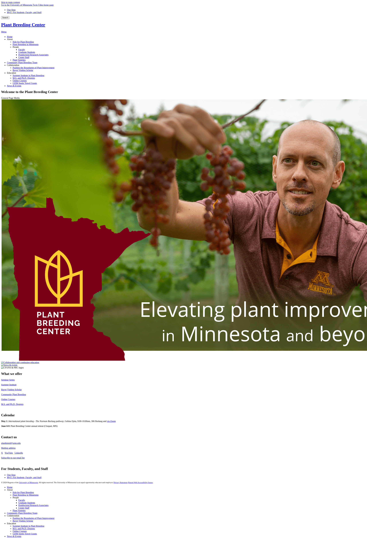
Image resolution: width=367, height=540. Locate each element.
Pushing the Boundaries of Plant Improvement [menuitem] (33, 67)
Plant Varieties (19, 510)
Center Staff (23, 508)
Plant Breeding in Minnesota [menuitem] (25, 44)
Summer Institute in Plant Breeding (28, 526)
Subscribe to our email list (13, 458)
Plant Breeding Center (23, 24)
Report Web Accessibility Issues (140, 482)
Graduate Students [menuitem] (26, 52)
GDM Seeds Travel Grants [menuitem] (25, 83)
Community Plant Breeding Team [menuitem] (22, 62)
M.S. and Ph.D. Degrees (12, 404)
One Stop (11, 10)
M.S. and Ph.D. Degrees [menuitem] (24, 78)
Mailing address (8, 448)
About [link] (10, 39)
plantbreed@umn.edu (11, 443)
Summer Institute (8, 384)
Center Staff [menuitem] (23, 57)
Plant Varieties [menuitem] (19, 60)
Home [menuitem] (9, 36)
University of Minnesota (28, 482)
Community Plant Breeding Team (22, 513)
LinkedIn (19, 453)
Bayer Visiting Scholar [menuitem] (23, 70)
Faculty (21, 500)
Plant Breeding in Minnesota (25, 495)
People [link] (16, 47)
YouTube (9, 453)
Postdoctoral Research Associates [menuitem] (33, 55)
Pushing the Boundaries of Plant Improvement (33, 518)
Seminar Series (8, 380)
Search (5, 18)
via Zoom (111, 421)
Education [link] (11, 73)
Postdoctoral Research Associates (33, 505)
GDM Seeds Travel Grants (25, 534)
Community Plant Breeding (13, 394)
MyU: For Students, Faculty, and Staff (24, 12)
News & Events (14, 536)
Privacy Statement (121, 482)
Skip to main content (10, 2)
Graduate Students (26, 503)
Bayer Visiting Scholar (11, 389)
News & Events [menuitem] (14, 86)
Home (9, 487)
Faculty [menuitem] (21, 49)
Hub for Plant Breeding (23, 492)
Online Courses (8, 399)
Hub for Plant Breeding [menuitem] (23, 42)
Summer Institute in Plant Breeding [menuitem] (28, 75)
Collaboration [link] (13, 65)
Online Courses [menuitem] (20, 80)
